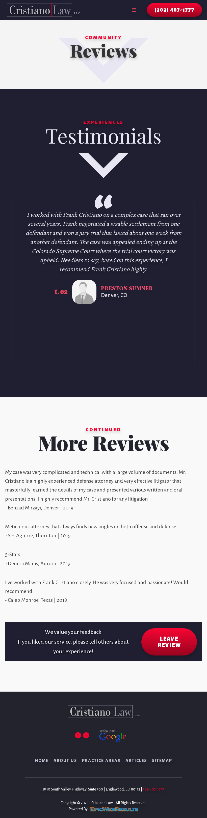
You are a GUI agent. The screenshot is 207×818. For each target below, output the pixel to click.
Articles (136, 760)
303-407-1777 (153, 789)
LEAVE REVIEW (169, 642)
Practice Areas (101, 760)
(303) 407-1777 (174, 10)
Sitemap (162, 760)
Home (41, 760)
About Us (65, 760)
